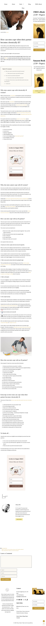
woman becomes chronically (21, 104)
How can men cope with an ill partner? (12, 75)
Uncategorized (4, 548)
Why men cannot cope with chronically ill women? (14, 71)
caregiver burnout (12, 322)
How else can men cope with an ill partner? (15, 77)
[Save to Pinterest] (2, 310)
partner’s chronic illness (21, 118)
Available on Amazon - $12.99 (39, 91)
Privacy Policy (19, 611)
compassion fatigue (4, 322)
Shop (23, 8)
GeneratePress (30, 622)
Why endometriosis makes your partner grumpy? (10, 550)
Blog (29, 4)
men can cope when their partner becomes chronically (21, 400)
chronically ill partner (19, 135)
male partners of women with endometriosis (9, 305)
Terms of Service (26, 611)
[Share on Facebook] (2, 313)
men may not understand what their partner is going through (16, 198)
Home (5, 4)
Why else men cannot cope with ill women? (15, 73)
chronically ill (12, 95)
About (13, 4)
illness (6, 58)
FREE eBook (38, 4)
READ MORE (19, 519)
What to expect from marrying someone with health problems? (13, 549)
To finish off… (8, 83)
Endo (20, 4)
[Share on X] (2, 315)
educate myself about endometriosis (24, 112)
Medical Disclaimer (20, 612)
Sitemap (26, 612)
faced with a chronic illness (10, 206)
